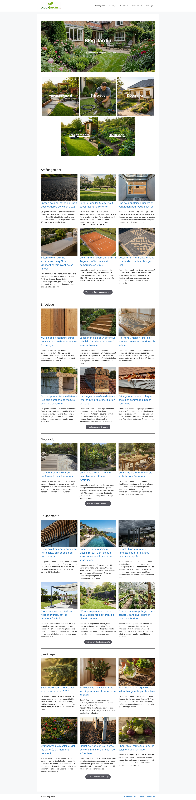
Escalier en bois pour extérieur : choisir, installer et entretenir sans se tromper (97, 341)
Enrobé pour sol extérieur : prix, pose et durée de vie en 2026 (59, 204)
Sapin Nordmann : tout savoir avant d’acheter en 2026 (58, 689)
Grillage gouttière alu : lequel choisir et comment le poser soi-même (135, 400)
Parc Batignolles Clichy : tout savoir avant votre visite (96, 204)
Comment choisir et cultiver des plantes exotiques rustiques (96, 476)
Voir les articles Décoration (98, 503)
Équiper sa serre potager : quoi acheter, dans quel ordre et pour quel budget (137, 615)
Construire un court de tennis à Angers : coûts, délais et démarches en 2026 (98, 261)
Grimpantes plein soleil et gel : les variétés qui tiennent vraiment (58, 749)
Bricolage (112, 6)
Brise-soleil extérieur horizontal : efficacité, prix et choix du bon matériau (59, 553)
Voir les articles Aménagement (98, 292)
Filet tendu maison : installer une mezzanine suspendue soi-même (137, 341)
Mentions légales (130, 797)
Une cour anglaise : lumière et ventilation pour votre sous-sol (136, 204)
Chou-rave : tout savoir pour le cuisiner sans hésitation (136, 747)
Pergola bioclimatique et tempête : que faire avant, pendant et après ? (134, 553)
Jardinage (149, 6)
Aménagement (100, 6)
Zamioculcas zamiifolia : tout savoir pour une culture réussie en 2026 (98, 691)
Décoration (124, 6)
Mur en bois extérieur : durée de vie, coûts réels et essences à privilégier (59, 341)
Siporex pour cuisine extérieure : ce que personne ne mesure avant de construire (59, 400)
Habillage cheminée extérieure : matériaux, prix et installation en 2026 (97, 400)
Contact (141, 797)
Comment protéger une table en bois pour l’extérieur (135, 474)
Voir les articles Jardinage (98, 777)
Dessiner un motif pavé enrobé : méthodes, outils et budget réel (136, 261)
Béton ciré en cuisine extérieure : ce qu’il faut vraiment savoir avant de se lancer (57, 263)
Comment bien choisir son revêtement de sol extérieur (57, 474)
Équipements (137, 6)
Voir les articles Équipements (98, 642)
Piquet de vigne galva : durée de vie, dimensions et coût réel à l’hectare (97, 749)
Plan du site (151, 797)
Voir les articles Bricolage (98, 427)
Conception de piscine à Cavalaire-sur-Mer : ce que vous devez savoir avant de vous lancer (96, 555)
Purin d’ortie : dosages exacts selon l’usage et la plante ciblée (137, 689)
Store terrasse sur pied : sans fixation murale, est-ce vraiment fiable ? (58, 615)
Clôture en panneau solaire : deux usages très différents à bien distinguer (97, 615)
